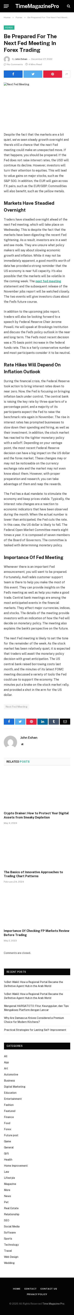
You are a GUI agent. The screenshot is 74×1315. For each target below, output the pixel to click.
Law (6, 1171)
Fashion (9, 1104)
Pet (6, 1202)
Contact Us (48, 1288)
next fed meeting (48, 281)
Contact (30, 1288)
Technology (11, 1244)
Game (7, 1141)
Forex (9, 27)
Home (16, 1288)
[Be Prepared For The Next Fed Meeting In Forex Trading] (37, 104)
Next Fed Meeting (16, 706)
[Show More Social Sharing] (66, 74)
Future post (11, 1135)
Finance (9, 1117)
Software (10, 1232)
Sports (8, 1238)
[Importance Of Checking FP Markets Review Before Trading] (37, 907)
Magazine (10, 1183)
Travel (8, 1250)
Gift (6, 1153)
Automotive (11, 1074)
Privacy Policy (37, 1294)
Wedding (9, 1262)
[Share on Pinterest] (52, 74)
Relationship (11, 1214)
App (6, 1062)
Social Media (12, 1226)
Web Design (11, 1256)
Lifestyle (9, 1177)
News (7, 1196)
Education (10, 1092)
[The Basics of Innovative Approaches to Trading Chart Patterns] (37, 848)
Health (8, 1159)
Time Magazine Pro (53, 1303)
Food (7, 1123)
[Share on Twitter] (33, 74)
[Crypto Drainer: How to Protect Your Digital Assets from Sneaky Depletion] (37, 789)
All (5, 1056)
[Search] (68, 6)
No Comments (15, 64)
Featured (9, 1111)
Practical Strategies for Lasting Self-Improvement (35, 1029)
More (7, 1190)
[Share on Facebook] (13, 74)
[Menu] (6, 6)
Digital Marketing (14, 1086)
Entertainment (13, 1098)
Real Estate (11, 1208)
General (9, 1147)
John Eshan (21, 59)
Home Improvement (16, 1165)
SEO (6, 1220)
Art (6, 1068)
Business (9, 1080)
